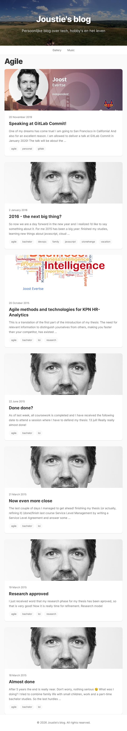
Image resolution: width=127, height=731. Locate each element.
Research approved (28, 593)
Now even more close (30, 500)
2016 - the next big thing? (35, 216)
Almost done (22, 681)
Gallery (57, 50)
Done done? (21, 407)
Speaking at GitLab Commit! (37, 123)
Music (71, 50)
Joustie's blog (63, 19)
